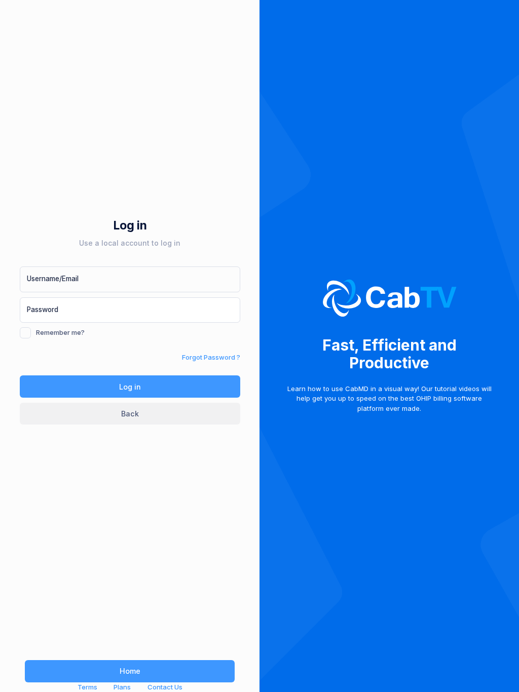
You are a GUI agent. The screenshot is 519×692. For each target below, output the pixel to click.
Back (130, 413)
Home (130, 671)
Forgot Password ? (211, 357)
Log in (130, 386)
